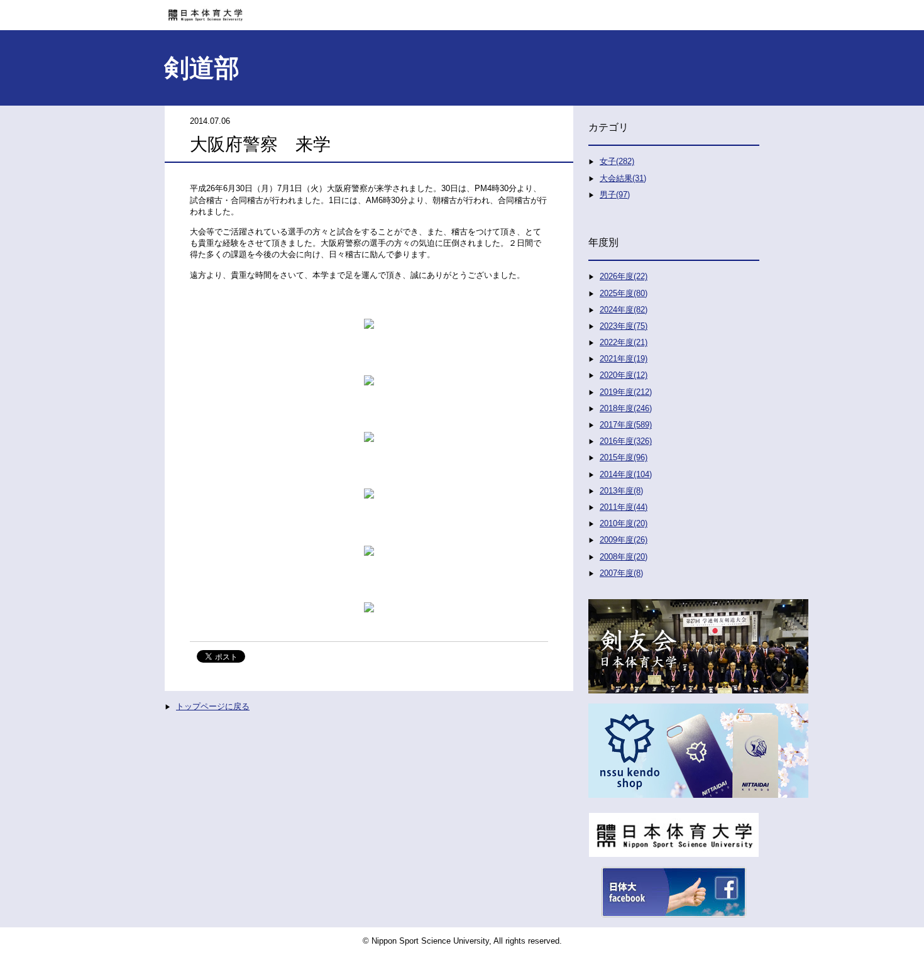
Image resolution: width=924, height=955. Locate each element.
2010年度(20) (623, 523)
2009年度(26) (623, 539)
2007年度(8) (621, 573)
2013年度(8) (621, 490)
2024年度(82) (623, 309)
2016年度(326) (626, 441)
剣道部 (201, 68)
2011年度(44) (623, 507)
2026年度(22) (623, 276)
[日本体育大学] (462, 10)
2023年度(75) (623, 326)
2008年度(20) (623, 556)
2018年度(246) (626, 408)
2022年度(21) (623, 342)
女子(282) (617, 161)
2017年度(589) (626, 424)
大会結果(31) (623, 178)
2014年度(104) (626, 474)
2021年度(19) (623, 358)
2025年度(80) (623, 293)
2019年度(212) (626, 392)
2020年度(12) (623, 375)
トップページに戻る (213, 706)
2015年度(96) (623, 457)
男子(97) (615, 194)
